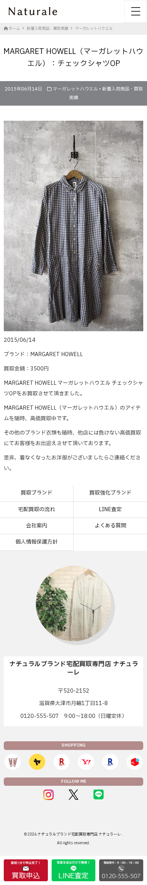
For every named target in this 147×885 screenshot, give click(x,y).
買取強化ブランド (110, 493)
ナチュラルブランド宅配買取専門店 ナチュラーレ (79, 834)
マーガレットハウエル (75, 89)
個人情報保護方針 (36, 542)
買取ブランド (36, 493)
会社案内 (36, 526)
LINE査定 (110, 509)
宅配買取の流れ (36, 509)
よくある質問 (110, 526)
